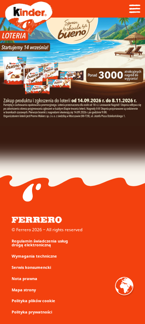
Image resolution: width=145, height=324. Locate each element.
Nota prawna (24, 278)
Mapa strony (24, 290)
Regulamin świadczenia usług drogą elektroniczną (40, 243)
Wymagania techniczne (34, 256)
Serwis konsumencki (31, 267)
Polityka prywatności (32, 312)
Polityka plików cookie (33, 301)
